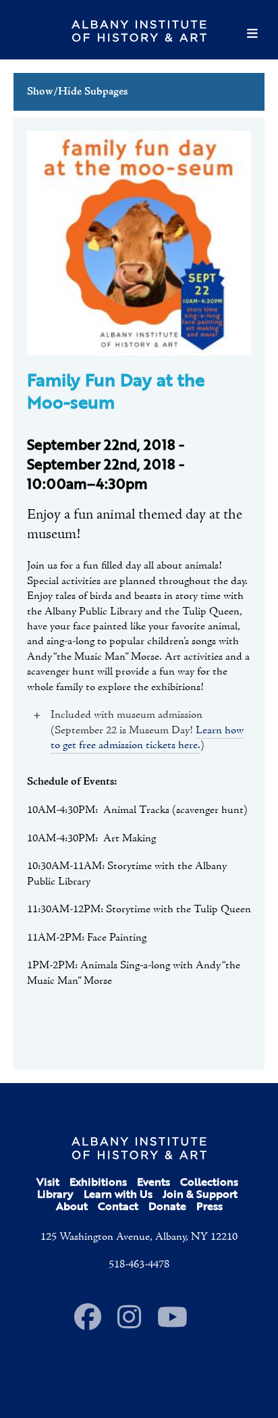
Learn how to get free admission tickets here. (147, 738)
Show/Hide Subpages (77, 91)
